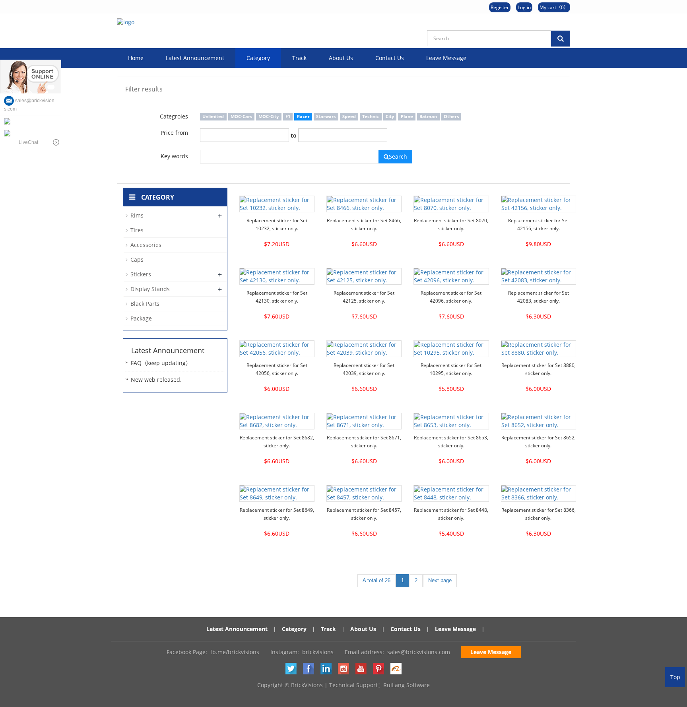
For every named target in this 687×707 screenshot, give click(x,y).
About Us (341, 58)
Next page (440, 580)
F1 (287, 116)
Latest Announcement (195, 58)
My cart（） (554, 7)
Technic (370, 116)
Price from (174, 132)
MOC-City (268, 116)
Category (258, 58)
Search (398, 156)
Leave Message (446, 58)
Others (451, 116)
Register (500, 7)
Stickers (140, 274)
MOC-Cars (241, 116)
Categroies (174, 116)
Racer (303, 116)
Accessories (145, 245)
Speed (349, 116)
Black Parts (144, 303)
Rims (137, 215)
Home (136, 58)
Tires (137, 230)
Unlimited (213, 116)
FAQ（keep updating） (161, 363)
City (390, 116)
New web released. (156, 379)
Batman (428, 116)
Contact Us (389, 58)
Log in (524, 7)
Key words (174, 156)
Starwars (326, 116)
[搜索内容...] (560, 39)
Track (299, 58)
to (294, 135)
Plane (407, 116)
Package (141, 318)
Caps (137, 259)
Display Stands (150, 289)
